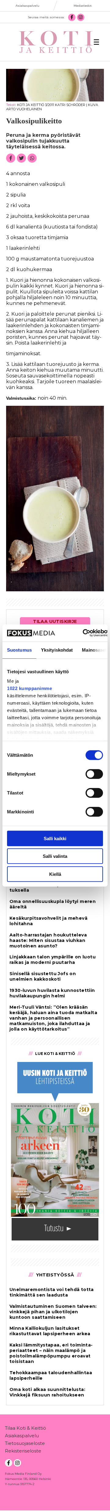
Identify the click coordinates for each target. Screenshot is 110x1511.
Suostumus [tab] (19, 649)
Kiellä (55, 873)
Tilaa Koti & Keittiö (25, 1428)
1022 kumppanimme (29, 688)
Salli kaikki (55, 838)
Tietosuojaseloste (25, 1443)
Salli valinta (55, 856)
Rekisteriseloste (23, 1451)
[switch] (94, 774)
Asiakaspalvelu (22, 1435)
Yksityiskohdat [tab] (57, 649)
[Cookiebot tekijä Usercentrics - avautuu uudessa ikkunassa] (83, 633)
